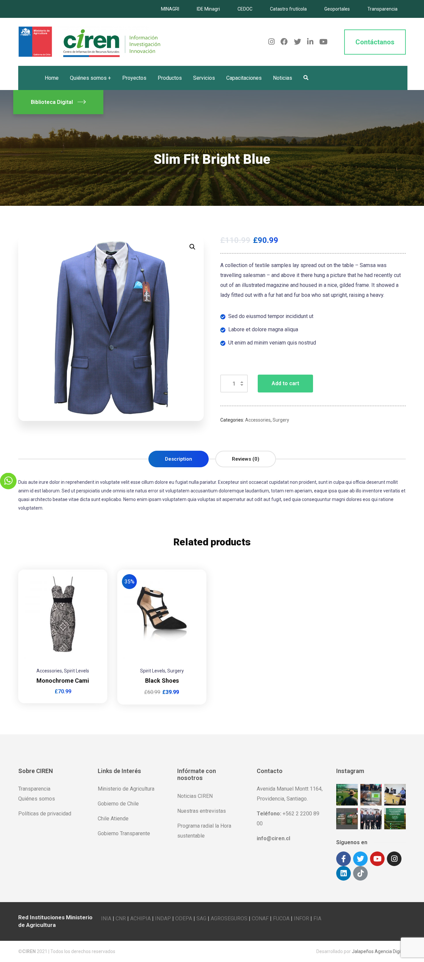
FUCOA (281, 918)
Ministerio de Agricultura (126, 789)
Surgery (281, 420)
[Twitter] (360, 858)
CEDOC (245, 9)
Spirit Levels (76, 670)
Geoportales (337, 9)
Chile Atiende (113, 818)
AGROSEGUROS (229, 918)
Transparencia (382, 9)
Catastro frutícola (288, 9)
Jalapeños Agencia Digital (379, 951)
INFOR (301, 918)
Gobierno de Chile (118, 804)
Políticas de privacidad (44, 813)
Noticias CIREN (195, 796)
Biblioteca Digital (52, 102)
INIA (106, 918)
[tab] (178, 459)
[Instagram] (394, 858)
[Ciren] (89, 41)
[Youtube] (377, 858)
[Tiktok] (360, 873)
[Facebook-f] (343, 858)
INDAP (163, 918)
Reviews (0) (245, 459)
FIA (317, 918)
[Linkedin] (343, 873)
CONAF (260, 918)
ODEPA (183, 918)
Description (178, 459)
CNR (121, 918)
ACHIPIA (140, 918)
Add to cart (285, 383)
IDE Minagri (208, 9)
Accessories (258, 420)
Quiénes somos (36, 799)
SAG (201, 918)
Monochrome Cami (62, 680)
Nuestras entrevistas (201, 811)
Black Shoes (162, 680)
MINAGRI (170, 9)
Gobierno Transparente (124, 833)
